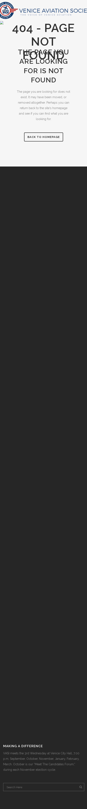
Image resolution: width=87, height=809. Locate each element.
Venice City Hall (61, 753)
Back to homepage (43, 137)
